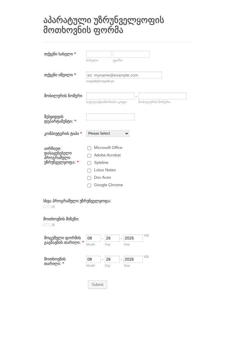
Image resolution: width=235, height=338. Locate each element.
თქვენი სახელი (60, 54)
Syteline (101, 162)
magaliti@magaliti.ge (100, 81)
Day (108, 244)
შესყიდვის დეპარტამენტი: (60, 118)
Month (90, 244)
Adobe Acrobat (107, 155)
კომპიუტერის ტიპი (63, 133)
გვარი (117, 60)
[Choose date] (146, 235)
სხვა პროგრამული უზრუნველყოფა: (77, 201)
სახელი (92, 60)
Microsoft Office (108, 147)
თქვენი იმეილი (60, 74)
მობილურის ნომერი (63, 95)
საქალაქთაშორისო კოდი (106, 102)
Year (127, 244)
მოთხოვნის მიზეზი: (61, 219)
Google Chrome (108, 184)
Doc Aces (102, 177)
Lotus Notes (105, 170)
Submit (97, 284)
